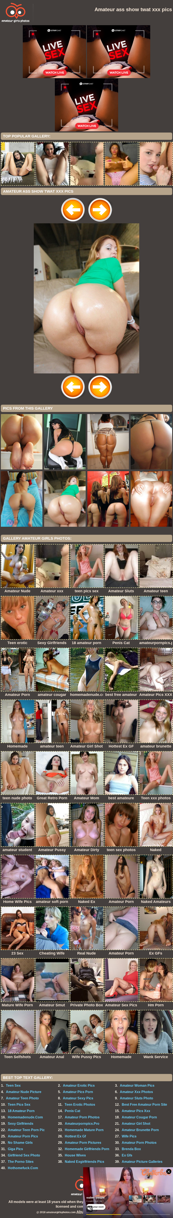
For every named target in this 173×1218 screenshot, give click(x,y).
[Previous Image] (72, 222)
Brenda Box (131, 1149)
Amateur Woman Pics (137, 1085)
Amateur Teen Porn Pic (26, 1130)
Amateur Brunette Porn (140, 1130)
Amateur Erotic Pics (79, 1085)
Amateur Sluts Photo (136, 1098)
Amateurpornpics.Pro (82, 1123)
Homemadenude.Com (25, 1117)
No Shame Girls (20, 1142)
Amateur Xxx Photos (136, 1092)
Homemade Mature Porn (84, 1130)
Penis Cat (72, 1111)
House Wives (75, 1155)
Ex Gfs (127, 1155)
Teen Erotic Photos (80, 1104)
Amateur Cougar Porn (139, 1117)
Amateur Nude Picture (23, 1092)
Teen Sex (13, 1085)
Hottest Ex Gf (75, 1136)
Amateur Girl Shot (136, 1123)
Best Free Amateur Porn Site (144, 1104)
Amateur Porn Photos (82, 1117)
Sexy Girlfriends (20, 1123)
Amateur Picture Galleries (142, 1161)
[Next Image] (100, 222)
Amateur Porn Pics (23, 1136)
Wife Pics (129, 1136)
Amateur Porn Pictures (83, 1142)
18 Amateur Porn (21, 1111)
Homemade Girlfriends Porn (87, 1149)
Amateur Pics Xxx (136, 1111)
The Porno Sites (21, 1161)
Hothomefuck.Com (23, 1168)
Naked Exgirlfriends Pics (84, 1161)
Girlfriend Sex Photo (24, 1155)
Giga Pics (15, 1149)
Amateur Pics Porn (78, 1092)
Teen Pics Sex (19, 1104)
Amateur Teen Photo (22, 1098)
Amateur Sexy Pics (78, 1098)
